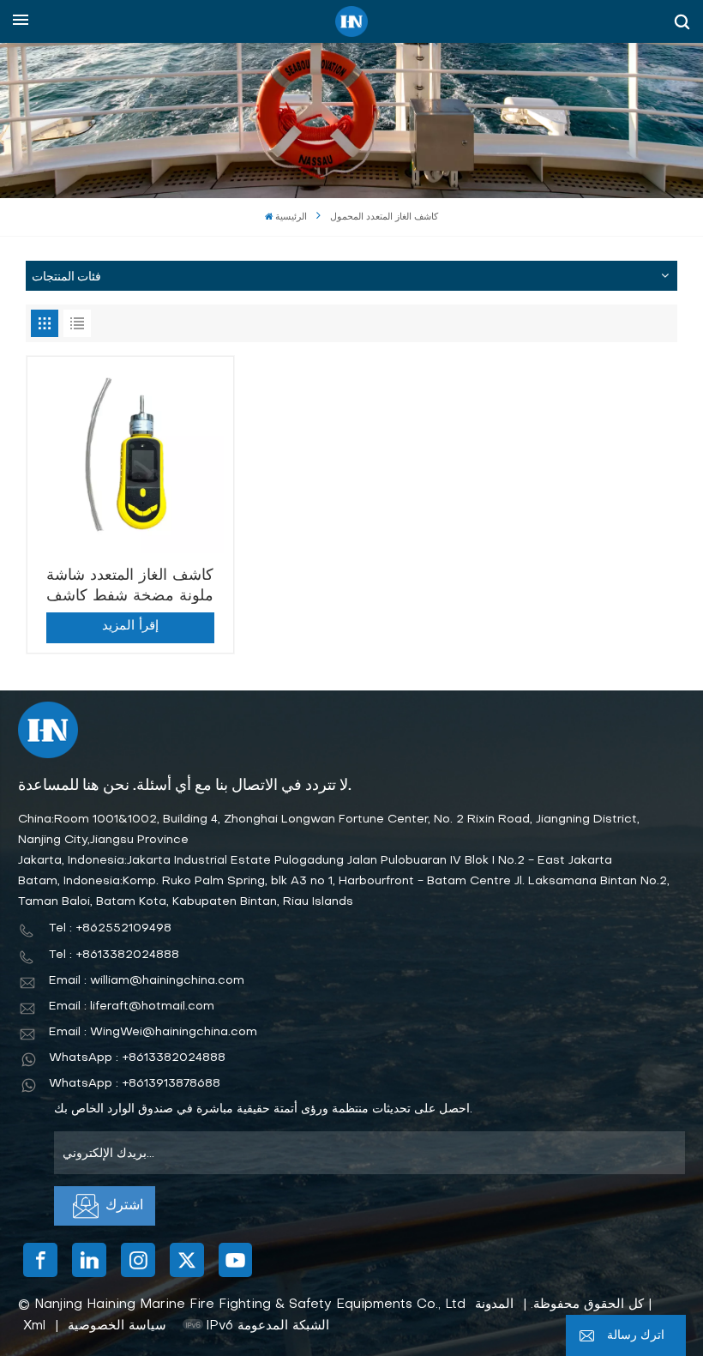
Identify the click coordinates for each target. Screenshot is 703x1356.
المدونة (494, 1305)
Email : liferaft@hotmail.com (131, 1006)
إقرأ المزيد (130, 626)
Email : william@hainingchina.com (146, 980)
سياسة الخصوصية (117, 1326)
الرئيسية (291, 217)
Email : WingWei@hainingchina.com (153, 1032)
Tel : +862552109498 (110, 928)
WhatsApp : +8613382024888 (137, 1058)
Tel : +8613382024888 (114, 955)
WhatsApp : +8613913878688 (134, 1083)
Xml (34, 1326)
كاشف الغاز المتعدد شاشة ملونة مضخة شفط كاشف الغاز (129, 586)
